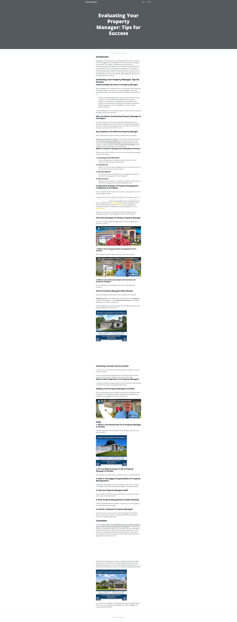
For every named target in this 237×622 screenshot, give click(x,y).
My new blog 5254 (91, 2)
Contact (149, 2)
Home (143, 2)
